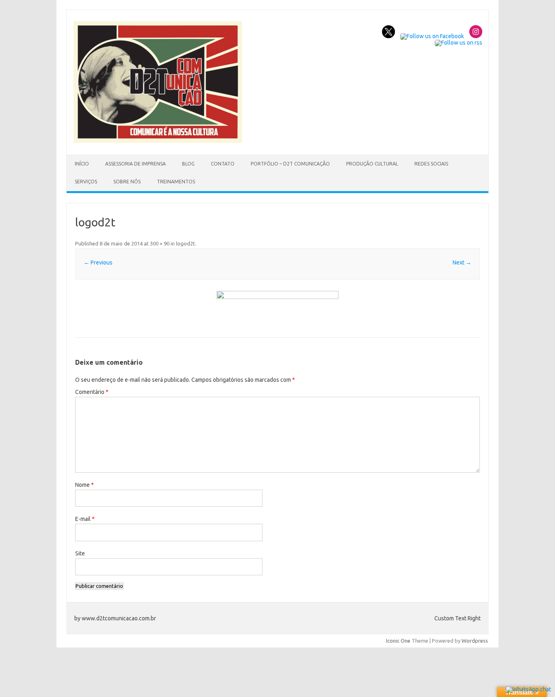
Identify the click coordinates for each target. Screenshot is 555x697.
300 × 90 (159, 243)
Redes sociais (431, 163)
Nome (84, 485)
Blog (188, 163)
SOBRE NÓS (127, 181)
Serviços (86, 181)
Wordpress (475, 640)
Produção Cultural (372, 163)
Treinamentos (176, 181)
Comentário (91, 392)
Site (80, 553)
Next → (462, 262)
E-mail (85, 519)
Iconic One (398, 640)
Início (82, 163)
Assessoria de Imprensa (135, 163)
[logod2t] (277, 309)
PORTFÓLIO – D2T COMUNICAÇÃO (290, 163)
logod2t (185, 243)
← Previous (98, 262)
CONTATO (222, 163)
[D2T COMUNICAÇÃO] (158, 141)
